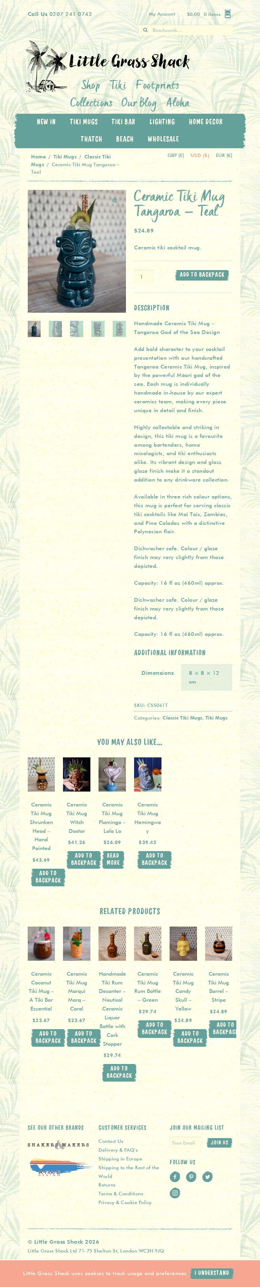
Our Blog (139, 104)
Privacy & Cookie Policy (125, 1202)
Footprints (157, 86)
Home (38, 156)
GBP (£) (177, 155)
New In (46, 122)
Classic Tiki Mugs (182, 717)
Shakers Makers (58, 1148)
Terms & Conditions (121, 1194)
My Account (162, 14)
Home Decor (206, 122)
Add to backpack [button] (48, 877)
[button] (115, 200)
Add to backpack (202, 275)
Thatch (91, 139)
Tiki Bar (123, 122)
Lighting (162, 122)
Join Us (220, 1143)
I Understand (212, 1273)
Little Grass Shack (48, 67)
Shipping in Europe (120, 1159)
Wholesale (163, 139)
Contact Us (111, 1141)
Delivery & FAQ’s (118, 1150)
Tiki (118, 86)
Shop (91, 86)
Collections (91, 104)
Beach (125, 139)
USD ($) (201, 155)
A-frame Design (61, 1174)
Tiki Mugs (84, 122)
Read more (113, 859)
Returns (107, 1185)
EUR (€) (224, 155)
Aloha (178, 104)
